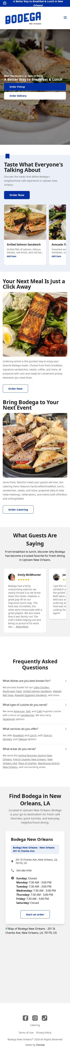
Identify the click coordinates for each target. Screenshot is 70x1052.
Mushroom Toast (12, 691)
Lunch (33, 735)
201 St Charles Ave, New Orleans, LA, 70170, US (37, 861)
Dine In (47, 735)
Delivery (7, 739)
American (19, 711)
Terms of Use (26, 1032)
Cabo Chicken (41, 687)
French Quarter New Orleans (29, 759)
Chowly (40, 1044)
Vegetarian (9, 719)
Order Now (17, 195)
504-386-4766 (24, 870)
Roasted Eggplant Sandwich (31, 695)
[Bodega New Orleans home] (23, 18)
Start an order (35, 914)
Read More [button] (22, 626)
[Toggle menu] (65, 17)
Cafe (39, 711)
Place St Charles (27, 763)
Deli (28, 711)
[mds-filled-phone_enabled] (44, 1018)
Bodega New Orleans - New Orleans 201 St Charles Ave (34, 849)
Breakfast (18, 735)
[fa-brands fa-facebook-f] (25, 1018)
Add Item (11, 256)
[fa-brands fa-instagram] (35, 1018)
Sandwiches (27, 715)
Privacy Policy (43, 1032)
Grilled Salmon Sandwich (37, 691)
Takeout (22, 739)
